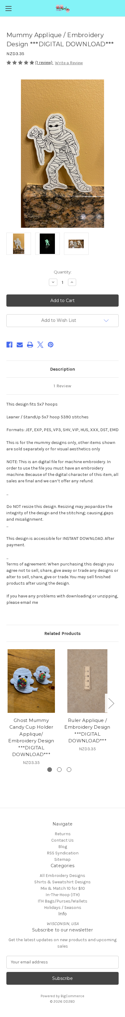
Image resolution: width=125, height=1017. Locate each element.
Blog (62, 846)
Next (111, 703)
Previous (8, 703)
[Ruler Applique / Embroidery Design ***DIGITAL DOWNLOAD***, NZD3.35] (87, 681)
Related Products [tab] (62, 633)
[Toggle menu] (8, 8)
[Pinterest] (51, 344)
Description (62, 369)
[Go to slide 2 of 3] (59, 769)
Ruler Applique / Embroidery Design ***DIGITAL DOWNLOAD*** (87, 730)
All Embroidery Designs (62, 875)
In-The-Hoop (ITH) (63, 894)
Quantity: (63, 271)
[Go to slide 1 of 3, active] (49, 769)
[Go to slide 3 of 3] (69, 769)
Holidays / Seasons (62, 907)
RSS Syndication (63, 853)
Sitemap (62, 859)
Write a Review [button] (69, 62)
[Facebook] (9, 344)
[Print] (30, 344)
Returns (63, 833)
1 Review (62, 386)
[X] (40, 344)
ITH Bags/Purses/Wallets (62, 901)
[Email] (20, 344)
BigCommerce (72, 996)
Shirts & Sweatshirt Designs (62, 882)
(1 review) (44, 62)
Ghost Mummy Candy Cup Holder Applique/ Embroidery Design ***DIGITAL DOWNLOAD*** (31, 737)
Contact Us (62, 840)
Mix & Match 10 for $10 (62, 888)
